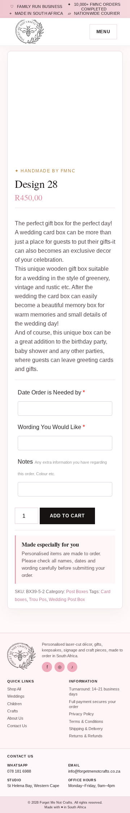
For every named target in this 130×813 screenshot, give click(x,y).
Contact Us (17, 726)
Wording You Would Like (51, 427)
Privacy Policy (81, 714)
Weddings (16, 696)
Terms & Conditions (86, 721)
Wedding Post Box (67, 599)
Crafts (12, 711)
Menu (103, 31)
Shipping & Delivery (86, 728)
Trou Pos (38, 599)
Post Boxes (77, 591)
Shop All (14, 689)
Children (14, 704)
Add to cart (67, 515)
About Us (15, 718)
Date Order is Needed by (51, 392)
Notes (62, 467)
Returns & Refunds (86, 736)
